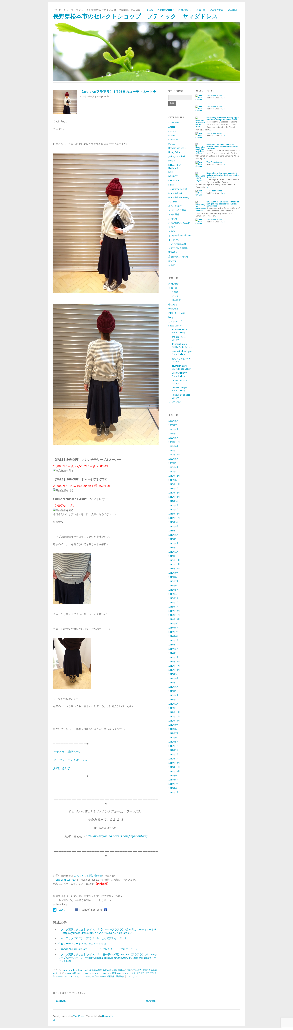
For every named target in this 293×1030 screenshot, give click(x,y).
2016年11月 (174, 518)
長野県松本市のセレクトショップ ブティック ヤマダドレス (135, 16)
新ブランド (173, 261)
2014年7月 (173, 632)
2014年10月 (174, 619)
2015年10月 (174, 568)
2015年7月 (173, 581)
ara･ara (68, 970)
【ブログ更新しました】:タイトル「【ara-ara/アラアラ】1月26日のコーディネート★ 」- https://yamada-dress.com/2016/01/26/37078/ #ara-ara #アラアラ (107, 931)
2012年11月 (174, 716)
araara (120, 973)
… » (223, 98)
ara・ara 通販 (109, 973)
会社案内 (172, 304)
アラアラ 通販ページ (67, 751)
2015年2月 (173, 602)
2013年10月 (174, 670)
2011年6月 (173, 788)
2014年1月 (173, 657)
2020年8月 (173, 459)
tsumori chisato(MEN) (178, 197)
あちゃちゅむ (175, 206)
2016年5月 (173, 539)
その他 (171, 227)
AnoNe (171, 127)
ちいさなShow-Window (179, 235)
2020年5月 (173, 463)
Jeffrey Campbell (176, 156)
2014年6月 (173, 636)
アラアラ (141, 973)
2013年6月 (173, 687)
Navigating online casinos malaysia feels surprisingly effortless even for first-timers (223, 175)
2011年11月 (174, 767)
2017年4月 (173, 505)
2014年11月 (174, 615)
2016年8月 (173, 526)
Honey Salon (174, 152)
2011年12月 (174, 763)
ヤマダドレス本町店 (178, 248)
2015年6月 (173, 585)
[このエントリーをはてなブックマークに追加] (54, 909)
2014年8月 (173, 627)
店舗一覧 (200, 10)
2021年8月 (173, 446)
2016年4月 (173, 543)
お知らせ (107, 970)
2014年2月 (173, 653)
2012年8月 (173, 729)
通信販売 (120, 976)
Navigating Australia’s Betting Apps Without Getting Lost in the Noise (223, 119)
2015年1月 (173, 606)
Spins (171, 184)
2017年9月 (173, 501)
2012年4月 (173, 746)
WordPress (78, 1016)
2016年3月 (173, 547)
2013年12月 (174, 661)
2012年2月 (173, 754)
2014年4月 (173, 644)
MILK (170, 172)
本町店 (175, 292)
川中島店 (176, 300)
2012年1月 (173, 758)
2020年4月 (173, 467)
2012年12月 (174, 712)
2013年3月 (173, 699)
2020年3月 (173, 471)
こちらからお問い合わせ (88, 875)
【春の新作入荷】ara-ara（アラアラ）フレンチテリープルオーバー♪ (97, 949)
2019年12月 (174, 476)
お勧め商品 (97, 970)
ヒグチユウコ (175, 239)
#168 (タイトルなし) (178, 313)
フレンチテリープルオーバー (93, 976)
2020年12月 (174, 454)
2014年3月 (173, 649)
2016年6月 (173, 535)
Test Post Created (214, 96)
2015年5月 (173, 590)
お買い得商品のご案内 (122, 970)
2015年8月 (173, 577)
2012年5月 (173, 741)
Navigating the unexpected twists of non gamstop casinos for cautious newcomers (223, 204)
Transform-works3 (82, 970)
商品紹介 (137, 970)
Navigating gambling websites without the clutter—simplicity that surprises (222, 146)
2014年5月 (173, 640)
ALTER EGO (173, 122)
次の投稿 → (152, 1001)
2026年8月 (173, 421)
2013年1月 (173, 708)
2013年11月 (174, 666)
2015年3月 (173, 598)
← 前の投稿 (59, 1001)
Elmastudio (107, 1016)
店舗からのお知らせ (178, 256)
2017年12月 (174, 492)
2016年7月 (173, 530)
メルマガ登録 (216, 10)
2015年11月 (174, 564)
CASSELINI (173, 139)
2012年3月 (173, 750)
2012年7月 (173, 733)
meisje (171, 160)
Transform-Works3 (64, 879)
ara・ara (89, 973)
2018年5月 (173, 488)
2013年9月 (173, 674)
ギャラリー (177, 296)
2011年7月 (173, 784)
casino (171, 135)
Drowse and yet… (177, 148)
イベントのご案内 (177, 210)
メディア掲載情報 (177, 244)
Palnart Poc (173, 180)
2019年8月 (173, 480)
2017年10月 (174, 497)
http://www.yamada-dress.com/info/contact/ (116, 836)
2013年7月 (173, 682)
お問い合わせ (185, 10)
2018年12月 (174, 484)
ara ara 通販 (70, 973)
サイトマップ (175, 321)
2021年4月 (173, 450)
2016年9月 (173, 522)
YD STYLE (172, 201)
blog (150, 10)
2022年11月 (174, 442)
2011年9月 (173, 775)
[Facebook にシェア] (76, 909)
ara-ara (80, 973)
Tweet (61, 909)
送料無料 (111, 976)
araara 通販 (130, 973)
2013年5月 (173, 691)
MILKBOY (173, 176)
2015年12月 (174, 560)
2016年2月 (173, 552)
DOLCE (171, 143)
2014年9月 (173, 623)
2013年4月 (173, 695)
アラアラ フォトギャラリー (71, 760)
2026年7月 (173, 425)
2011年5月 (173, 792)
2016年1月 (173, 556)
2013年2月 (173, 704)
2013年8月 (173, 678)
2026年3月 (173, 433)
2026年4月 (173, 429)
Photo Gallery (166, 10)
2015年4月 (173, 594)
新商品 (171, 265)
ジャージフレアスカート (67, 976)
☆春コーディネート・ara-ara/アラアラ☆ (82, 943)
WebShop (233, 10)
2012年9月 (173, 725)
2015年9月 (173, 573)
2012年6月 (173, 737)
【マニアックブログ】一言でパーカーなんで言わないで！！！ (93, 938)
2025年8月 (173, 438)
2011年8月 (173, 779)
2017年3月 (173, 509)
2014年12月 (174, 611)
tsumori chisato (175, 193)
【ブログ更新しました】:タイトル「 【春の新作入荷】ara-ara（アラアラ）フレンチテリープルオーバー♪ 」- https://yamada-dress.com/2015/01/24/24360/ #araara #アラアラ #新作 (107, 958)
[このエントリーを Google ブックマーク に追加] (105, 909)
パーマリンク (132, 976)
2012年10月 (174, 720)
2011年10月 (174, 771)
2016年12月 (174, 513)
